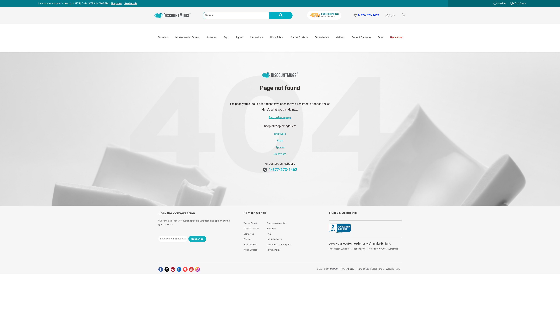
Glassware (211, 37)
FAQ (269, 234)
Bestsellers (163, 37)
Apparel (239, 37)
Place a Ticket (250, 223)
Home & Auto (277, 37)
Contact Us (249, 234)
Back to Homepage (280, 117)
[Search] (281, 15)
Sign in (392, 15)
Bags (226, 37)
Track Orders (520, 3)
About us (271, 228)
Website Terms (393, 269)
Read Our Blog (250, 244)
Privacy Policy (273, 250)
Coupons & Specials (276, 223)
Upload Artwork (274, 239)
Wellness (340, 37)
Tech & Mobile (322, 37)
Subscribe (197, 238)
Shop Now (116, 3)
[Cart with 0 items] (403, 15)
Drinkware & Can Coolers (187, 37)
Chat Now (501, 3)
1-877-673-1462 (368, 15)
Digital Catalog (250, 250)
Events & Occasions (361, 37)
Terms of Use (362, 269)
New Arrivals (396, 37)
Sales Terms (378, 269)
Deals (380, 37)
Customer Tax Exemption (279, 244)
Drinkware (280, 133)
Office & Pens (256, 37)
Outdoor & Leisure (299, 37)
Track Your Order (252, 228)
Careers (247, 239)
